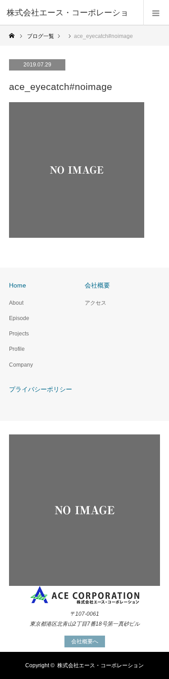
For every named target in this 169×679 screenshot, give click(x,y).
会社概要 (97, 285)
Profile (17, 349)
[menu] (156, 12)
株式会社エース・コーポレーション (100, 665)
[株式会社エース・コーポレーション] (84, 595)
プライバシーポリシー (40, 389)
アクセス (95, 303)
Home (17, 285)
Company (21, 365)
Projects (19, 333)
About (16, 303)
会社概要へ (84, 641)
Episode (19, 318)
